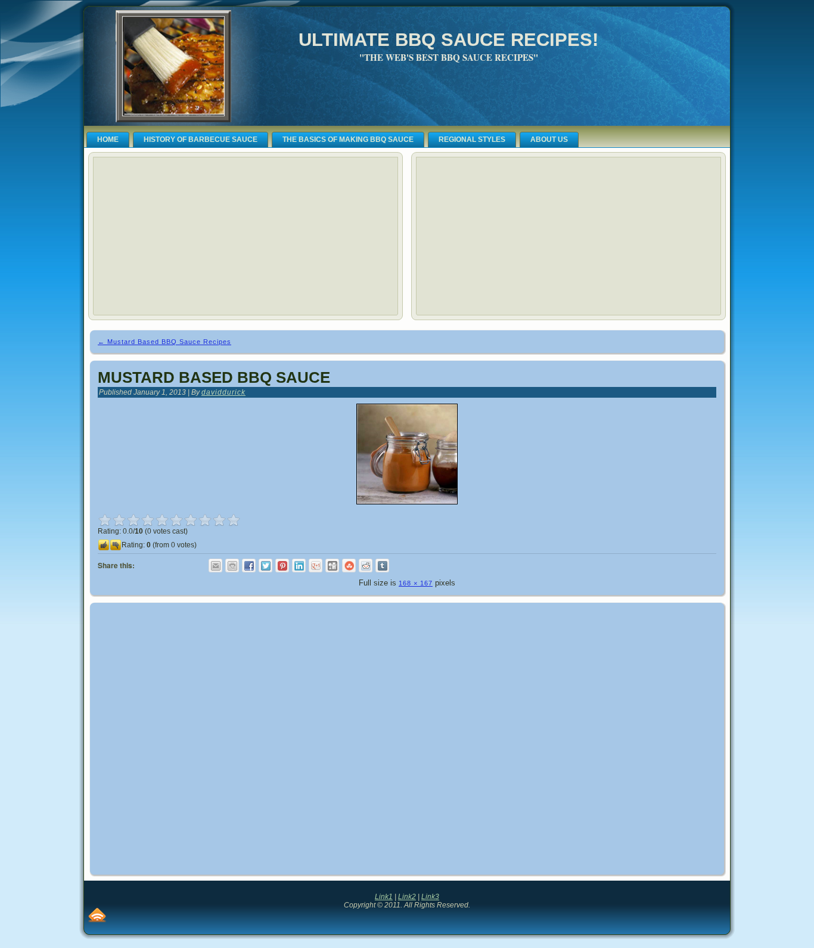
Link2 (407, 897)
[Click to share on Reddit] (365, 565)
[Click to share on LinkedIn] (299, 565)
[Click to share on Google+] (315, 565)
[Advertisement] (187, 236)
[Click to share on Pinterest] (282, 565)
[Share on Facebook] (249, 565)
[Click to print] (232, 565)
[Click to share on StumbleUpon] (349, 565)
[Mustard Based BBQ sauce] (407, 508)
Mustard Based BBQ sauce (214, 377)
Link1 (384, 897)
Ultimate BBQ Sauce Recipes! (448, 39)
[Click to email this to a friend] (215, 565)
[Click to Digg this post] (332, 565)
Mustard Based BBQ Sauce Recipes (164, 341)
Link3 (430, 897)
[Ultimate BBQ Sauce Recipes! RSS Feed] (97, 914)
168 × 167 (416, 583)
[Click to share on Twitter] (265, 565)
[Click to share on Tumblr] (382, 565)
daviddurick (223, 392)
